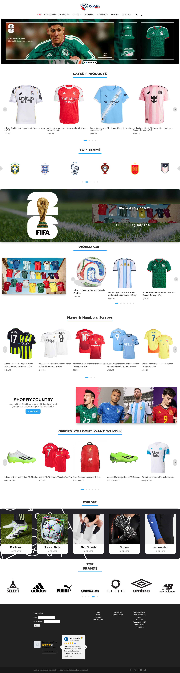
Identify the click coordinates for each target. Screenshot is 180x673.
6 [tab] (133, 303)
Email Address (38, 621)
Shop (98, 615)
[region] (90, 41)
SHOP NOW (33, 411)
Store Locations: (139, 612)
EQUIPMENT (101, 15)
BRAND (114, 15)
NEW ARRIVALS (50, 15)
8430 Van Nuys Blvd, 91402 (139, 626)
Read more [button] (68, 656)
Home (98, 612)
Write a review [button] (49, 652)
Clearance (98, 617)
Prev (5, 109)
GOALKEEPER (89, 15)
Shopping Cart (98, 620)
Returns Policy (118, 615)
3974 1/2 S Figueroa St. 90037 (139, 621)
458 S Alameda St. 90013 (139, 616)
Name (36, 617)
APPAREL (75, 15)
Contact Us (118, 612)
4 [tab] (95, 140)
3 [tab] (92, 140)
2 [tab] (89, 140)
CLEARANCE (126, 15)
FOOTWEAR (63, 15)
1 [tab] (85, 140)
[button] (84, 62)
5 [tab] (97, 182)
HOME (39, 15)
